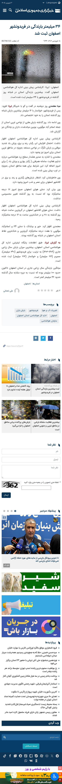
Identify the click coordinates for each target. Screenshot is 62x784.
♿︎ (54, 776)
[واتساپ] (25, 761)
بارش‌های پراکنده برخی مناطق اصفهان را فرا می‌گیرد (17, 424)
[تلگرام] (57, 756)
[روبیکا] (47, 756)
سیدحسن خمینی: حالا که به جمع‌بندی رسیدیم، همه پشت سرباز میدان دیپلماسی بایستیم (29, 654)
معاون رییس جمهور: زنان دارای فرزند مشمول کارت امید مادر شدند (31, 714)
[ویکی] (31, 761)
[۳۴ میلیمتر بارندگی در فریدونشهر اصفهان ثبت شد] (31, 64)
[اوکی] (36, 761)
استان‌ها (36, 284)
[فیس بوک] (10, 756)
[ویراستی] (15, 756)
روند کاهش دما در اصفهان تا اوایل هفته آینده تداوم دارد (18, 388)
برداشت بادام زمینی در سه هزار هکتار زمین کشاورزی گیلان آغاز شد (30, 677)
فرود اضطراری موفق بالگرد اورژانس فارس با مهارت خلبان (32, 648)
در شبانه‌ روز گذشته (51, 385)
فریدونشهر (33, 310)
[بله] (36, 756)
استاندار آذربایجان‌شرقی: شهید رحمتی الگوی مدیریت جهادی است (30, 685)
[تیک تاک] (4, 756)
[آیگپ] (31, 756)
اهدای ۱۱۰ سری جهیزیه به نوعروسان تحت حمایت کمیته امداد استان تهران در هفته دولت (30, 698)
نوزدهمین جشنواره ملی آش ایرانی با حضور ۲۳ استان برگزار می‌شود (31, 662)
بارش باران (20, 310)
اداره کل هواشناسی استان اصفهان (31, 315)
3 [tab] (8, 511)
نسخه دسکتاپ (31, 746)
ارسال (6, 495)
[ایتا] (25, 756)
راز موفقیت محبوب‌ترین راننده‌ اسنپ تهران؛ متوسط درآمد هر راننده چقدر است (31, 670)
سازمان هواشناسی (49, 321)
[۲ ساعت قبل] (31, 534)
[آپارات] (41, 756)
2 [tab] (12, 511)
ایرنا (34, 10)
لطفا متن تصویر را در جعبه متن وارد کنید (42, 482)
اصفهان (27, 284)
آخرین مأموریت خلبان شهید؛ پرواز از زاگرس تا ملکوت (34, 692)
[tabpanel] (31, 542)
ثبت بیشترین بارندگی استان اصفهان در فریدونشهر (47, 390)
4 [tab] (4, 511)
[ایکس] (52, 756)
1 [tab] (15, 511)
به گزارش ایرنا (53, 243)
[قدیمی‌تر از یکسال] (46, 373)
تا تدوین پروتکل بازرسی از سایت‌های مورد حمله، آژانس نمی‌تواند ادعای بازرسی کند (35, 559)
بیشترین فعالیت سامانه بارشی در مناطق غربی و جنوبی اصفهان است (46, 426)
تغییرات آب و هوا (49, 310)
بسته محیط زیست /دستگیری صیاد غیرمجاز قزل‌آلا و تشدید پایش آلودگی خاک (31, 706)
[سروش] (20, 756)
